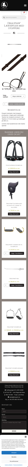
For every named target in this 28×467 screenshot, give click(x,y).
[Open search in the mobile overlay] (14, 17)
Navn (3, 409)
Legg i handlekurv (17, 104)
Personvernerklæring (17, 464)
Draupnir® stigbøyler (14, 327)
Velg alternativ (14, 172)
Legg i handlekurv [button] (17, 253)
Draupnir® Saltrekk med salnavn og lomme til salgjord (14, 205)
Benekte (14, 457)
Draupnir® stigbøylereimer (14, 368)
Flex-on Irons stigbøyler (14, 165)
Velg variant (5, 96)
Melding (4, 420)
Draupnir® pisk (14, 278)
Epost (3, 414)
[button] (25, 437)
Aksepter (14, 452)
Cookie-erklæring (9, 464)
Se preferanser (14, 461)
